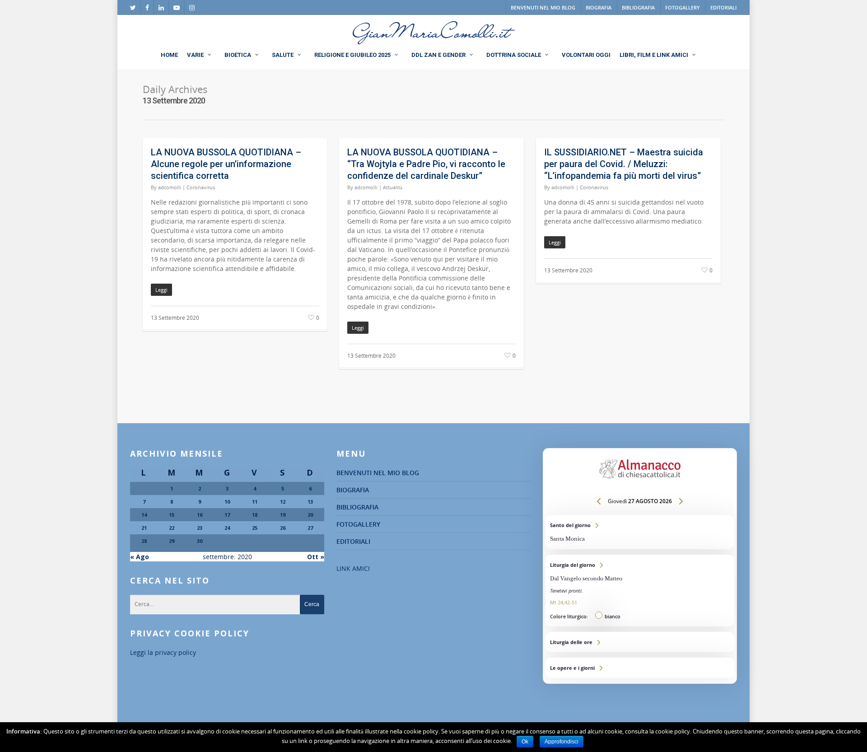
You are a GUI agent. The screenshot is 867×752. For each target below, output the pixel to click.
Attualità (392, 187)
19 (282, 514)
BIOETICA (237, 54)
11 (254, 501)
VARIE (195, 54)
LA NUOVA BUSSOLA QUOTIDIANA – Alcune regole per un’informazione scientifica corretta (226, 164)
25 (254, 527)
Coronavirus (200, 187)
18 (254, 514)
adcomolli (169, 187)
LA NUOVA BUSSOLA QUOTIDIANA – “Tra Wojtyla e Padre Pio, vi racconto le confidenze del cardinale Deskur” (426, 164)
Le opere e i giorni (639, 668)
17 (227, 514)
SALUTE (283, 54)
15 (171, 514)
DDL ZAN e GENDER (438, 54)
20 (310, 514)
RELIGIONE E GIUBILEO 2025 (352, 54)
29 (171, 540)
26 (282, 527)
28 (144, 540)
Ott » (315, 556)
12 (282, 501)
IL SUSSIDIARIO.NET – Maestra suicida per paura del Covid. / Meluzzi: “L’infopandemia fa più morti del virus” (623, 164)
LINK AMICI (353, 568)
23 (199, 527)
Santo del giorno (639, 532)
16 (199, 514)
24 (227, 527)
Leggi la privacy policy (163, 652)
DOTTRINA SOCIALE (513, 54)
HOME (169, 54)
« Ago (139, 556)
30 (199, 540)
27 (310, 527)
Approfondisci (561, 741)
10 (227, 501)
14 (144, 514)
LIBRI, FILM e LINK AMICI (654, 54)
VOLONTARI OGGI (586, 54)
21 (144, 527)
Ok (525, 741)
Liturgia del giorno (639, 590)
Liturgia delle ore (639, 642)
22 (171, 527)
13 (310, 501)
